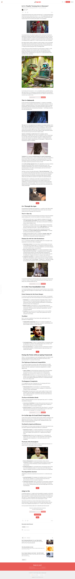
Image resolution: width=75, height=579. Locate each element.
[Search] (62, 2)
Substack (33, 577)
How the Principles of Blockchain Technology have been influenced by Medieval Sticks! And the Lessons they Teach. (32, 542)
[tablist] (25, 527)
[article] (37, 542)
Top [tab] (22, 537)
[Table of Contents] (1, 289)
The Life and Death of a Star (27, 547)
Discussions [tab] (28, 537)
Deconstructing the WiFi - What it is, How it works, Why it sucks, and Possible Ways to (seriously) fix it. (33, 555)
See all (23, 559)
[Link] (20, 100)
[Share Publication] (64, 2)
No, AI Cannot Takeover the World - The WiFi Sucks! (33, 553)
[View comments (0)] (25, 12)
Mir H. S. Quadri (26, 9)
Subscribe (67, 1)
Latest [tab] (25, 537)
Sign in (72, 1)
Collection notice (43, 572)
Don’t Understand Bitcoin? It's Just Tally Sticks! (32, 540)
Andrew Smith (33, 543)
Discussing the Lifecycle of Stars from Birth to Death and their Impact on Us (33, 548)
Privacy (37, 572)
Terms (40, 572)
